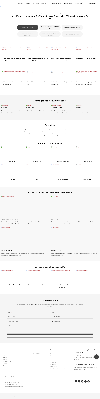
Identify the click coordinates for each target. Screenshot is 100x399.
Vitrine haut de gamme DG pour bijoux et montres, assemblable (86, 60)
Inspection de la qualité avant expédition (62, 286)
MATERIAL (78, 108)
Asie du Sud (87, 179)
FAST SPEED (4, 108)
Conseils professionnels (12, 285)
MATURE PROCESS (56, 108)
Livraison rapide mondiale (87, 285)
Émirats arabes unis (62, 161)
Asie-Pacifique (87, 161)
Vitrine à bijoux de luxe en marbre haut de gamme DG (13, 83)
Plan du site (31, 396)
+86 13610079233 (14, 380)
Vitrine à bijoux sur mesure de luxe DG (37, 83)
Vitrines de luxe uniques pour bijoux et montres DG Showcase (87, 83)
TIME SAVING (30, 108)
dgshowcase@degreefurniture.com (15, 386)
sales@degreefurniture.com (14, 384)
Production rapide (6, 250)
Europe (12, 179)
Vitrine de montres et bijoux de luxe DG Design (62, 83)
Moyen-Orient (37, 161)
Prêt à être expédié (58, 13)
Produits (50, 13)
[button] (82, 3)
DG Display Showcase (42, 13)
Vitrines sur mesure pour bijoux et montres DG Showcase (37, 60)
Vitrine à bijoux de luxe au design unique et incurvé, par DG (61, 60)
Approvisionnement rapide (9, 219)
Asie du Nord (13, 161)
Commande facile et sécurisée (37, 285)
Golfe (37, 179)
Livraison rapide (56, 250)
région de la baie (62, 179)
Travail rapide (55, 219)
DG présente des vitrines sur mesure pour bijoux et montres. (13, 60)
